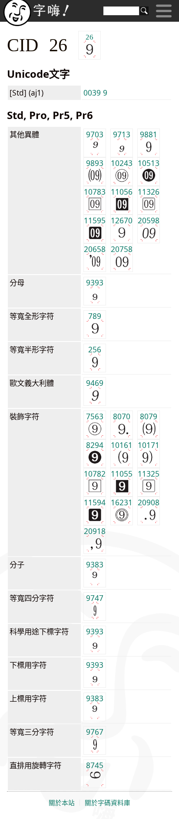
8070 (121, 416)
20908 (148, 502)
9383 (94, 564)
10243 (122, 163)
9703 (94, 134)
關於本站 (62, 802)
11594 (95, 502)
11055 (122, 473)
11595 (95, 220)
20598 (148, 220)
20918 (95, 531)
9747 (94, 598)
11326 (148, 191)
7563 (94, 416)
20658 (95, 249)
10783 (95, 191)
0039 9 (95, 92)
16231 (122, 502)
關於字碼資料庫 (107, 802)
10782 (95, 473)
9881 (148, 134)
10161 (122, 445)
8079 (148, 416)
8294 (94, 445)
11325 (148, 473)
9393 (94, 282)
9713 (121, 134)
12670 (122, 220)
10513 (148, 163)
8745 (94, 765)
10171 (148, 445)
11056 (122, 191)
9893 (94, 163)
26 (89, 36)
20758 (122, 249)
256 (94, 349)
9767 (94, 731)
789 (94, 316)
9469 (94, 383)
